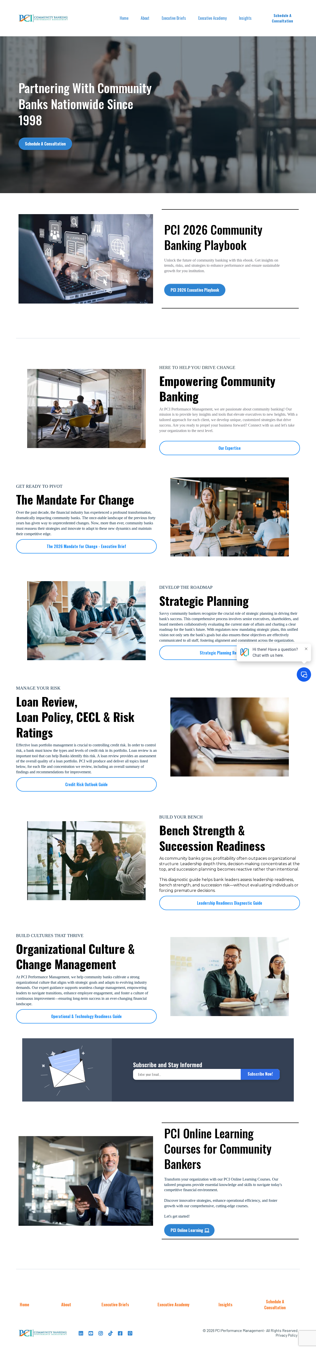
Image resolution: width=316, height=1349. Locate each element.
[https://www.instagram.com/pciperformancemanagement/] (101, 1333)
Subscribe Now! (260, 1074)
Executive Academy (212, 18)
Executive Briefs (174, 18)
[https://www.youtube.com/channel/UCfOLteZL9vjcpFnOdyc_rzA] (91, 1333)
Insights (245, 18)
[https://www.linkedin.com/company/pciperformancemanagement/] (82, 1333)
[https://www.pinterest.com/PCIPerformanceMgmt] (131, 1333)
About (145, 18)
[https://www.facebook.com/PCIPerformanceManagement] (121, 1333)
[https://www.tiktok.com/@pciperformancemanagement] (111, 1333)
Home (124, 18)
